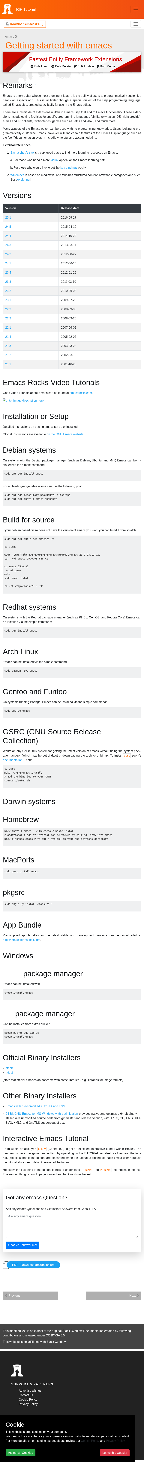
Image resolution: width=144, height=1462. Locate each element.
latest (9, 1072)
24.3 (8, 245)
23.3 (8, 281)
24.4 (8, 235)
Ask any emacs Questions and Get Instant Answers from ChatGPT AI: (51, 1209)
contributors (10, 1335)
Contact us (26, 1395)
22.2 (8, 318)
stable (10, 1068)
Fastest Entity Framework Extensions (76, 59)
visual (54, 160)
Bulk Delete (62, 66)
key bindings (68, 167)
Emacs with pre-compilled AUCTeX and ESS (35, 1106)
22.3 (8, 309)
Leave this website (114, 1452)
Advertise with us (30, 1390)
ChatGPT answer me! (22, 1245)
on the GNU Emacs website (65, 434)
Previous (14, 1295)
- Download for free (33, 1264)
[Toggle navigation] (135, 9)
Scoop (10, 1014)
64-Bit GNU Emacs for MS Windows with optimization (42, 1113)
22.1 (8, 327)
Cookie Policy (28, 1399)
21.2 (8, 355)
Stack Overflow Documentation (83, 1331)
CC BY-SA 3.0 (55, 1335)
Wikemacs (17, 175)
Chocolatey (14, 974)
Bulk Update (86, 66)
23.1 (8, 300)
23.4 (8, 272)
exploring (23, 179)
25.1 (8, 217)
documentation (12, 760)
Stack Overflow (56, 1341)
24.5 (8, 226)
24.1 (8, 263)
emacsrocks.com (81, 392)
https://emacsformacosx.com (21, 939)
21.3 (8, 345)
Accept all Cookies (20, 1452)
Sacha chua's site (22, 152)
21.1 (8, 364)
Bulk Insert (41, 66)
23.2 (8, 290)
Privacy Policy (28, 1404)
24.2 (8, 254)
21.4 (8, 336)
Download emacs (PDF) (26, 24)
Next (132, 1295)
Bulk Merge (107, 66)
